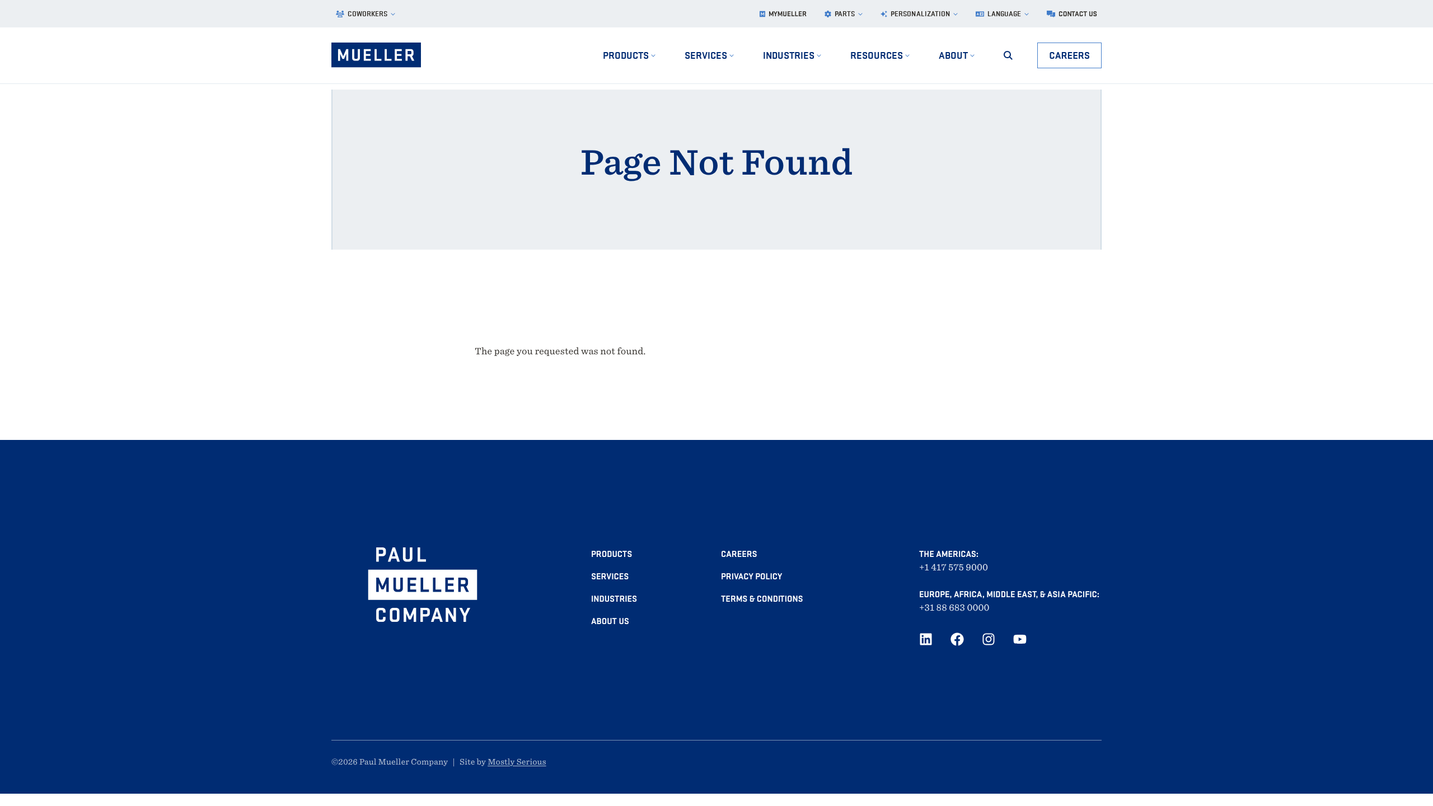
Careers (1069, 55)
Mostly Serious (517, 762)
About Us (610, 621)
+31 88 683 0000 (954, 607)
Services (610, 576)
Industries (614, 598)
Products (611, 554)
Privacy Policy (751, 576)
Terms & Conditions (762, 598)
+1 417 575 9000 (953, 567)
